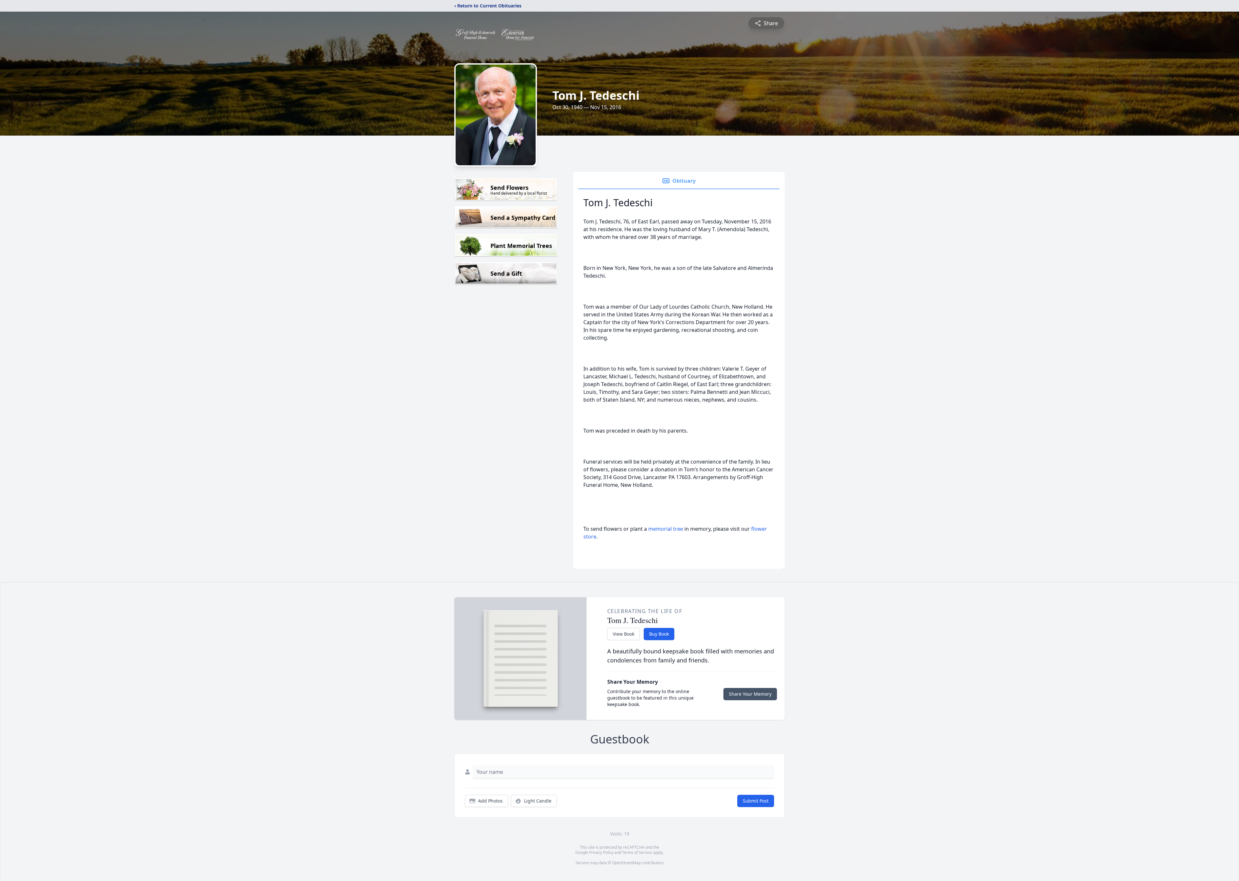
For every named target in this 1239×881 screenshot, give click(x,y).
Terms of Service (637, 852)
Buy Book (659, 634)
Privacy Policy (601, 852)
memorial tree (665, 528)
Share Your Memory (750, 694)
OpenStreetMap (626, 863)
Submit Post (756, 801)
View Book (623, 634)
